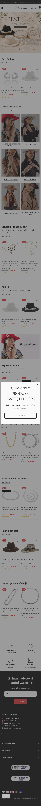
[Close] (37, 384)
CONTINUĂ (20, 416)
